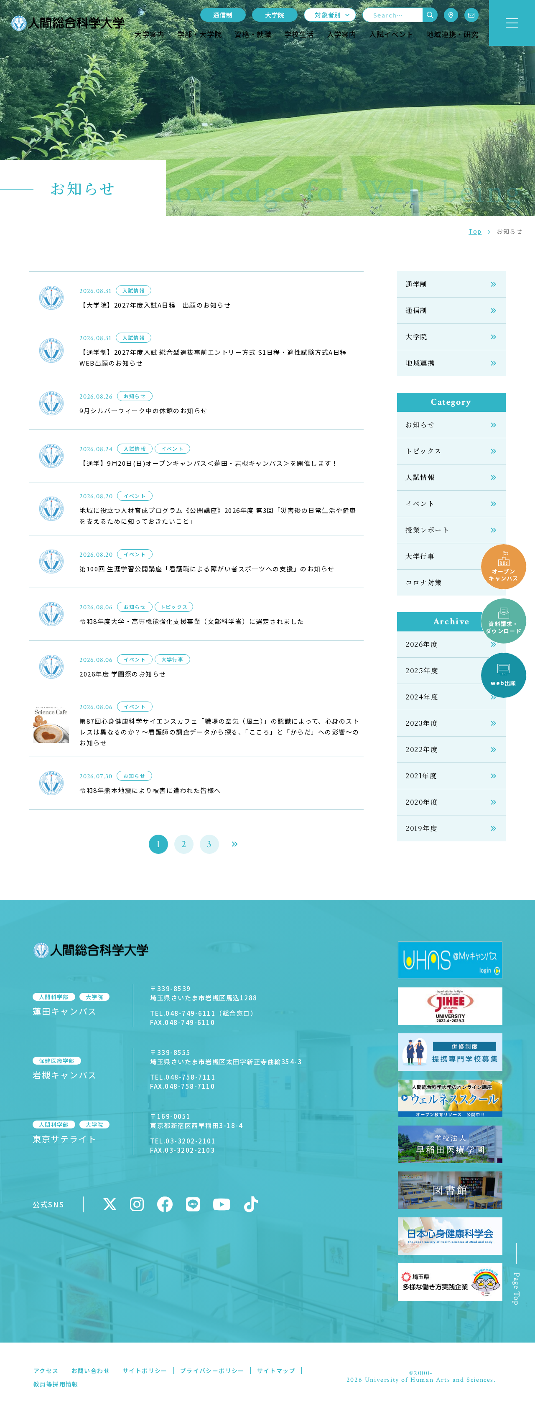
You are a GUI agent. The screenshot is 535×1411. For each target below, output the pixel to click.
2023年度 (421, 723)
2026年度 (421, 644)
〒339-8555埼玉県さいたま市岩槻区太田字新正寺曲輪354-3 (226, 1057)
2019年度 (421, 828)
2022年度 (421, 749)
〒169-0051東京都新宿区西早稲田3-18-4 (196, 1121)
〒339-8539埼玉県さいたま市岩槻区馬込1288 (203, 993)
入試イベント (391, 34)
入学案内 (342, 34)
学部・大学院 (199, 34)
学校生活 (299, 34)
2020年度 (421, 802)
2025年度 (421, 670)
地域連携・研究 (452, 34)
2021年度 (421, 775)
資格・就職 (253, 34)
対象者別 (328, 14)
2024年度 (421, 697)
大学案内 (149, 34)
